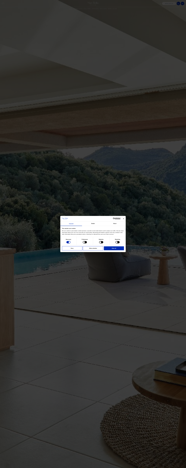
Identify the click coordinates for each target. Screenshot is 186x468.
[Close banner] (123, 218)
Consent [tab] (71, 223)
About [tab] (114, 223)
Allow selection (93, 248)
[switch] (85, 242)
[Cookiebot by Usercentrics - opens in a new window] (114, 219)
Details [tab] (93, 223)
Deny (72, 248)
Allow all (114, 248)
